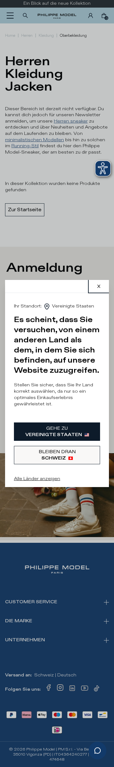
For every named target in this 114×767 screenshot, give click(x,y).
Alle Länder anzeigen (37, 479)
